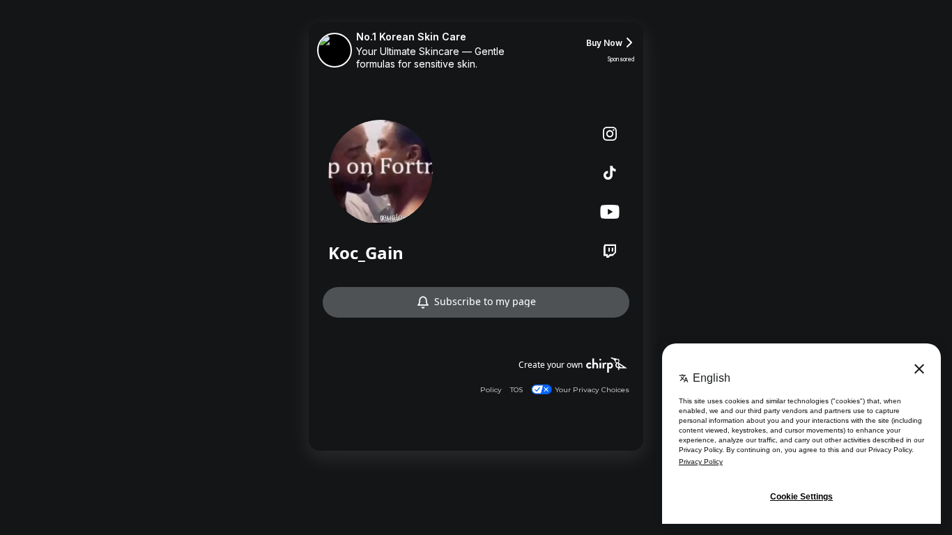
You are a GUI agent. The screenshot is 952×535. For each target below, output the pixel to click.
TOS (516, 389)
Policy (491, 389)
